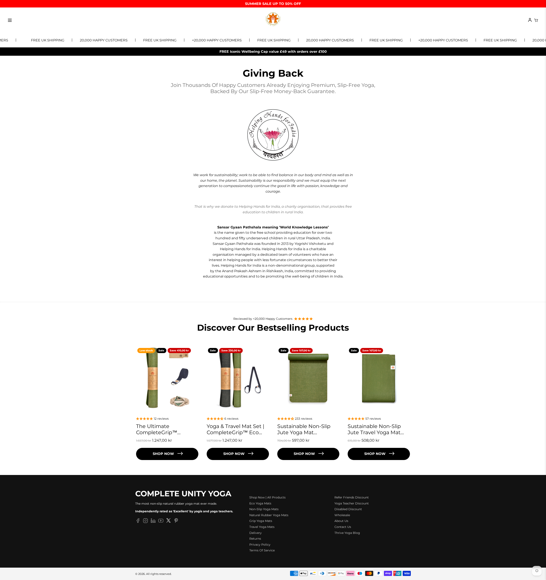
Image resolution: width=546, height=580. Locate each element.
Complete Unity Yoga (183, 494)
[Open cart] (536, 20)
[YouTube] (160, 521)
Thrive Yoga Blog (347, 533)
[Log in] (530, 20)
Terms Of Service (262, 550)
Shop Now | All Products (267, 497)
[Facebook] (137, 521)
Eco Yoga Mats (260, 503)
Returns (255, 539)
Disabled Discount (348, 509)
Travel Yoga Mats (261, 527)
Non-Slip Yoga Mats (264, 509)
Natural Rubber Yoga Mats (268, 515)
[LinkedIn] (153, 521)
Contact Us (342, 527)
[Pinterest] (176, 521)
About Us (341, 521)
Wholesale (342, 515)
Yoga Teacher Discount (351, 503)
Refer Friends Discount (351, 497)
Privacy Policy (259, 544)
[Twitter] (168, 521)
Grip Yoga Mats (260, 521)
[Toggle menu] (10, 20)
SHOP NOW (163, 454)
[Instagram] (145, 521)
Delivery (255, 533)
